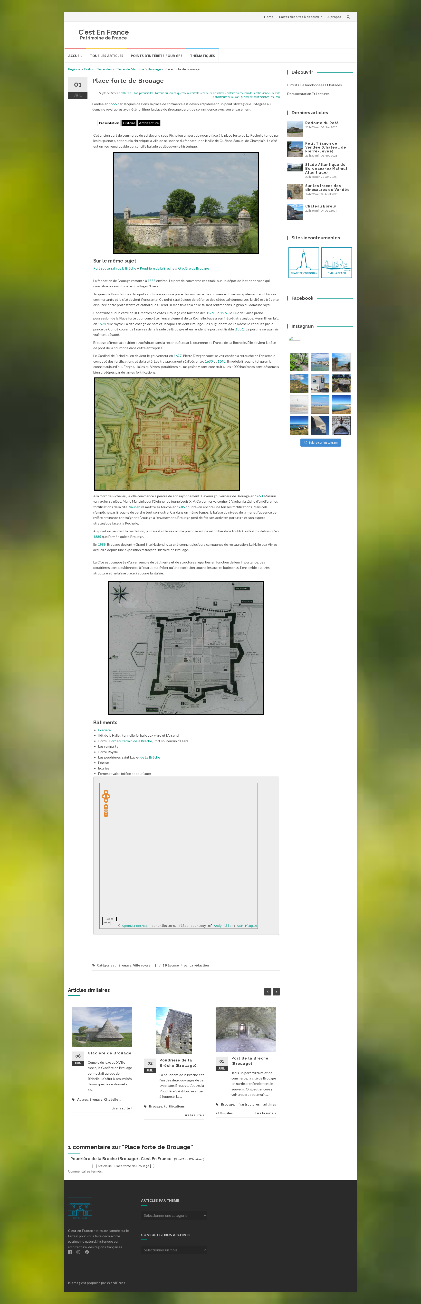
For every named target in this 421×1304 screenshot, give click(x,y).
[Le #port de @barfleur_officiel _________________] (320, 362)
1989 (102, 544)
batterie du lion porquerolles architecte (177, 93)
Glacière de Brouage (193, 268)
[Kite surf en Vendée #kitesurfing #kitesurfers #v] (299, 404)
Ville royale (142, 965)
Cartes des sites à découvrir (300, 17)
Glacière (104, 730)
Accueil (75, 55)
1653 (259, 496)
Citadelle (111, 1099)
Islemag (74, 1283)
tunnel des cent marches (255, 97)
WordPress (116, 1283)
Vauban (275, 97)
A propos (334, 17)
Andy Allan (223, 926)
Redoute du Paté (322, 123)
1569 (210, 313)
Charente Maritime (129, 69)
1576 (224, 313)
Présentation (109, 123)
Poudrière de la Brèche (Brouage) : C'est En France (121, 1158)
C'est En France (103, 32)
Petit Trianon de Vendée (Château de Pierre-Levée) (325, 147)
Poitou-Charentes (98, 69)
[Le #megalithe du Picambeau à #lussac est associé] (299, 362)
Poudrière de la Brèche (157, 268)
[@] (301, 342)
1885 (97, 537)
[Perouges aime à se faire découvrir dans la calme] (341, 425)
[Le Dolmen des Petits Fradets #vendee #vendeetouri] (341, 383)
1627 (178, 356)
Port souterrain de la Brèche (114, 268)
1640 (221, 361)
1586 (239, 329)
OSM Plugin (247, 926)
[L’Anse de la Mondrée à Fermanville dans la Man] (341, 404)
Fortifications (174, 1106)
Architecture (149, 123)
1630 (209, 361)
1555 (113, 104)
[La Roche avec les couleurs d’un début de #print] (299, 383)
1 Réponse (171, 965)
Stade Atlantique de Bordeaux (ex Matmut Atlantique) (326, 168)
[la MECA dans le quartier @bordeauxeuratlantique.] (320, 425)
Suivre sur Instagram (323, 442)
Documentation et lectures (308, 94)
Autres (82, 1099)
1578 (102, 324)
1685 (181, 507)
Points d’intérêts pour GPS (156, 55)
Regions (74, 69)
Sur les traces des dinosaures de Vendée (327, 188)
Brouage (154, 69)
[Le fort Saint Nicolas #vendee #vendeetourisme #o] (341, 362)
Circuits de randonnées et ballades (314, 85)
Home (268, 17)
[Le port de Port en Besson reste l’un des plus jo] (299, 425)
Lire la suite (121, 1108)
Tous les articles (106, 55)
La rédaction (199, 965)
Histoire (129, 123)
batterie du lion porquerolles (137, 93)
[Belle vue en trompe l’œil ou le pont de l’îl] (320, 404)
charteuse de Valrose (212, 93)
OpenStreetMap (135, 926)
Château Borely (320, 206)
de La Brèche (150, 757)
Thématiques (202, 55)
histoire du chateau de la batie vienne (248, 93)
